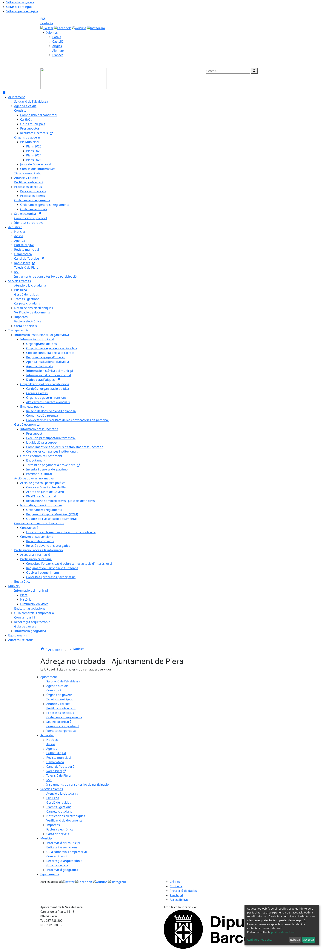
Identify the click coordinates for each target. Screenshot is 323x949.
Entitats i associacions (61, 847)
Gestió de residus (58, 802)
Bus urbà (52, 798)
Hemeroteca (55, 762)
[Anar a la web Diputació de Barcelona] (223, 929)
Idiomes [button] (52, 32)
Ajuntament (48, 677)
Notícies (78, 649)
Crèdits (175, 882)
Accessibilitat (179, 900)
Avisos (50, 744)
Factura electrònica (59, 829)
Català (56, 37)
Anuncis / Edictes (58, 704)
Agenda (51, 749)
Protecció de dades (183, 891)
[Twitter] (47, 28)
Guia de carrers (57, 865)
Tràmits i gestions (58, 807)
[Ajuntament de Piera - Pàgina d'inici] (73, 78)
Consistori (53, 690)
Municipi (46, 838)
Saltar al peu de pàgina (22, 11)
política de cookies (282, 932)
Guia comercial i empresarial (66, 852)
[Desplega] (65, 650)
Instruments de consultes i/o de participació (77, 784)
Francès (57, 55)
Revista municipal (58, 758)
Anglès (57, 46)
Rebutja (295, 939)
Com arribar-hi (56, 856)
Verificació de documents (64, 820)
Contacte (46, 23)
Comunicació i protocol (62, 726)
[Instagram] (96, 28)
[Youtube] (79, 28)
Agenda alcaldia (57, 686)
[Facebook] (63, 28)
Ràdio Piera (54, 771)
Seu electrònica (57, 722)
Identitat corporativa (61, 731)
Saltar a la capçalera (20, 2)
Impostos (53, 825)
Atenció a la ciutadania (62, 793)
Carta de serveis (57, 834)
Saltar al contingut (19, 7)
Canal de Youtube (58, 767)
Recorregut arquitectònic (64, 861)
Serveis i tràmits (51, 789)
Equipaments (49, 874)
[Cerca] (254, 71)
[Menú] (4, 92)
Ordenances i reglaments (64, 717)
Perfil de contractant (61, 708)
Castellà (57, 41)
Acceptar (308, 939)
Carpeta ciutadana (59, 811)
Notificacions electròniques (65, 816)
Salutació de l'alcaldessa (63, 681)
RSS (43, 19)
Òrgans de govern (59, 695)
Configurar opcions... (260, 939)
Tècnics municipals (59, 699)
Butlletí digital (56, 753)
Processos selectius (60, 713)
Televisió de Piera (58, 775)
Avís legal (176, 895)
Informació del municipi (63, 843)
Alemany (58, 50)
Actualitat (55, 650)
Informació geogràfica (62, 870)
